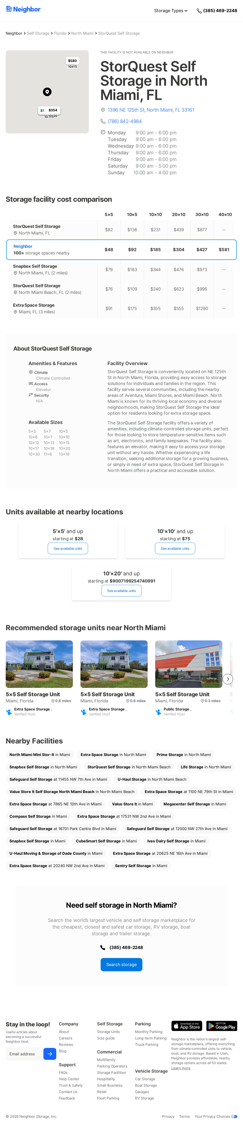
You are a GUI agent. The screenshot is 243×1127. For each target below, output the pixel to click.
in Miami (39, 754)
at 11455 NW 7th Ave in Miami (58, 779)
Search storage (121, 964)
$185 (155, 249)
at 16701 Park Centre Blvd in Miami (62, 828)
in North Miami (113, 754)
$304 (178, 249)
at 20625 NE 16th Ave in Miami (160, 853)
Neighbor (14, 33)
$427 (201, 249)
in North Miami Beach (129, 767)
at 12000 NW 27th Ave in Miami (177, 828)
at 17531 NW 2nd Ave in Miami (124, 816)
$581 (224, 249)
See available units (68, 548)
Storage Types (168, 10)
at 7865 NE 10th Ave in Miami (55, 804)
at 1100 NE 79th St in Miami (189, 791)
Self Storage (38, 33)
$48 (109, 249)
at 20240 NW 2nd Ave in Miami (57, 865)
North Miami (82, 33)
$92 (132, 249)
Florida (60, 33)
